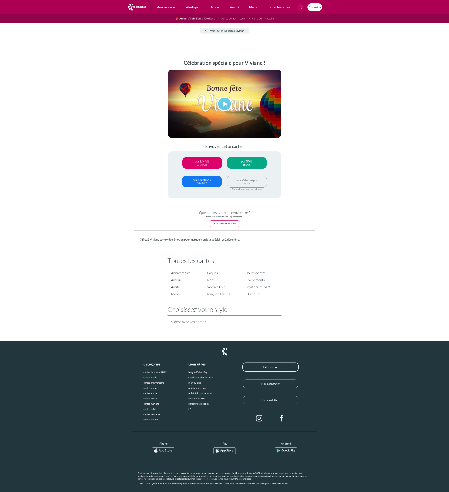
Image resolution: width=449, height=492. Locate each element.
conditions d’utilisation (200, 377)
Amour (176, 280)
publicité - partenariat (200, 393)
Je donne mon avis (224, 223)
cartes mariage (151, 403)
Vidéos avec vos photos (188, 322)
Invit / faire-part (258, 287)
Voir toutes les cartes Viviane (227, 30)
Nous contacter (270, 383)
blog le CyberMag (197, 372)
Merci (175, 294)
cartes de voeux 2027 (154, 372)
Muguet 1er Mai (219, 294)
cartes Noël (149, 377)
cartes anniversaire (153, 382)
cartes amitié (150, 393)
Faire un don (270, 367)
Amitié (176, 287)
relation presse (196, 398)
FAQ (190, 409)
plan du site (194, 382)
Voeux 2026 (216, 287)
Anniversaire (180, 273)
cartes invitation (152, 414)
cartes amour (150, 388)
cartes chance (150, 419)
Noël (210, 280)
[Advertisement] (29, 112)
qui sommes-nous (197, 388)
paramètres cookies (198, 403)
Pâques (212, 273)
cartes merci (150, 398)
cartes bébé (149, 409)
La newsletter (270, 400)
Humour (252, 294)
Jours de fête (256, 273)
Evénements (255, 280)
